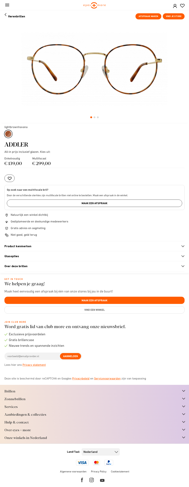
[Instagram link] (91, 480)
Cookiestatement (120, 471)
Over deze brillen (92, 266)
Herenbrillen (16, 16)
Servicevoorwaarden (107, 378)
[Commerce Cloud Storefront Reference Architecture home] (94, 6)
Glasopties (92, 256)
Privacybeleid (81, 378)
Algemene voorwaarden (73, 471)
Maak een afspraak (94, 203)
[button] (175, 6)
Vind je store (173, 16)
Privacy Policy (98, 471)
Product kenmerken (92, 246)
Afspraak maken (148, 16)
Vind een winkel (94, 309)
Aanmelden (70, 356)
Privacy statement (34, 364)
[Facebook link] (82, 480)
